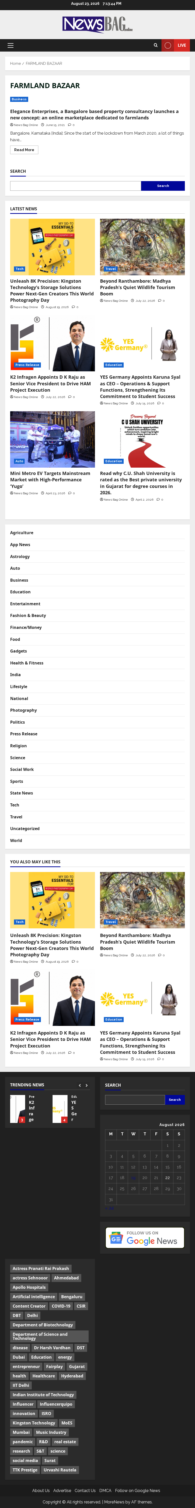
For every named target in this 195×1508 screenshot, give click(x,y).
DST (81, 1348)
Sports (16, 781)
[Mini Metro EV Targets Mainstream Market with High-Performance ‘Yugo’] (52, 439)
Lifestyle (18, 686)
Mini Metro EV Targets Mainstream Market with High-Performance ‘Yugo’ (50, 479)
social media (25, 1460)
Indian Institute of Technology (43, 1395)
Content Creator (29, 1306)
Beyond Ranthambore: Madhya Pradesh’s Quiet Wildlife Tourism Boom (137, 287)
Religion (18, 746)
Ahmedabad (66, 1278)
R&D (43, 1441)
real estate (65, 1441)
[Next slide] (87, 1085)
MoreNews (114, 1502)
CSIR (81, 1306)
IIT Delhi (21, 1385)
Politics (17, 722)
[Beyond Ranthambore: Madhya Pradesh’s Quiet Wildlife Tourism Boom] (142, 247)
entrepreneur (26, 1366)
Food (15, 639)
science (58, 1451)
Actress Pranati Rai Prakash (41, 1268)
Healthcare (43, 1376)
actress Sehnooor (30, 1278)
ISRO (46, 1413)
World (16, 840)
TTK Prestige (25, 1470)
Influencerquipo (56, 1404)
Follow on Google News (137, 1490)
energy (65, 1357)
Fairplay (54, 1366)
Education (113, 365)
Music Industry (51, 1432)
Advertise (62, 1490)
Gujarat (77, 1366)
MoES (66, 1423)
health (19, 1376)
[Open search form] (156, 45)
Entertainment (25, 604)
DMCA (105, 1490)
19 (133, 1177)
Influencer (23, 1404)
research (21, 1451)
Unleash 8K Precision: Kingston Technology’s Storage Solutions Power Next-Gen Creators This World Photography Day (52, 290)
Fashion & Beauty (28, 615)
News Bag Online (26, 125)
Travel (110, 269)
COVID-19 (61, 1306)
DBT (17, 1315)
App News (20, 544)
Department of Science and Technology (40, 1336)
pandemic (23, 1441)
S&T (40, 1451)
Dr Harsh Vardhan (52, 1348)
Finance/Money (26, 627)
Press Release (27, 365)
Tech (19, 269)
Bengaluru (72, 1296)
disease (20, 1348)
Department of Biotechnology (43, 1325)
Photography (23, 710)
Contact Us (85, 1490)
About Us (41, 1490)
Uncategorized (25, 828)
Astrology (20, 556)
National (19, 698)
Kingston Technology (34, 1423)
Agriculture (21, 532)
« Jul (109, 1208)
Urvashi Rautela (60, 1470)
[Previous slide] (80, 1085)
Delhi (32, 1315)
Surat (50, 1460)
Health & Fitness (26, 663)
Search (18, 171)
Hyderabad (72, 1376)
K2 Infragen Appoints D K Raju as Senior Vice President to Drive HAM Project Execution (50, 383)
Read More (26, 151)
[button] (10, 45)
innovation (24, 1413)
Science (17, 757)
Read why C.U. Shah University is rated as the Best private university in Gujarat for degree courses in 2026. (141, 483)
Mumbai (21, 1432)
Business (19, 99)
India (15, 674)
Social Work (22, 769)
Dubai (19, 1357)
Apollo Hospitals (29, 1287)
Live (182, 45)
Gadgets (18, 651)
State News (21, 793)
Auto (19, 461)
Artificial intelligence (34, 1296)
